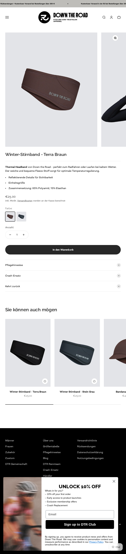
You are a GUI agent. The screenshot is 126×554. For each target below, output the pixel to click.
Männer (9, 440)
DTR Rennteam (52, 464)
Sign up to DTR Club (80, 524)
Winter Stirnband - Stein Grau (77, 391)
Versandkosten (24, 201)
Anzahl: (9, 227)
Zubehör (10, 452)
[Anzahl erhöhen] (23, 235)
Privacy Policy (96, 542)
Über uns (48, 440)
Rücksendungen (86, 446)
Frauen (9, 446)
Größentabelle (51, 446)
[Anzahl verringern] (10, 235)
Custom (10, 458)
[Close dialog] (114, 481)
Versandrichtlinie (87, 440)
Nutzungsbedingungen (90, 458)
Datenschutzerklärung (90, 452)
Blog (45, 458)
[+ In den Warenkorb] (45, 381)
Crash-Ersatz (50, 470)
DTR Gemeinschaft (16, 464)
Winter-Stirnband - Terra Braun (28, 391)
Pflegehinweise (52, 452)
